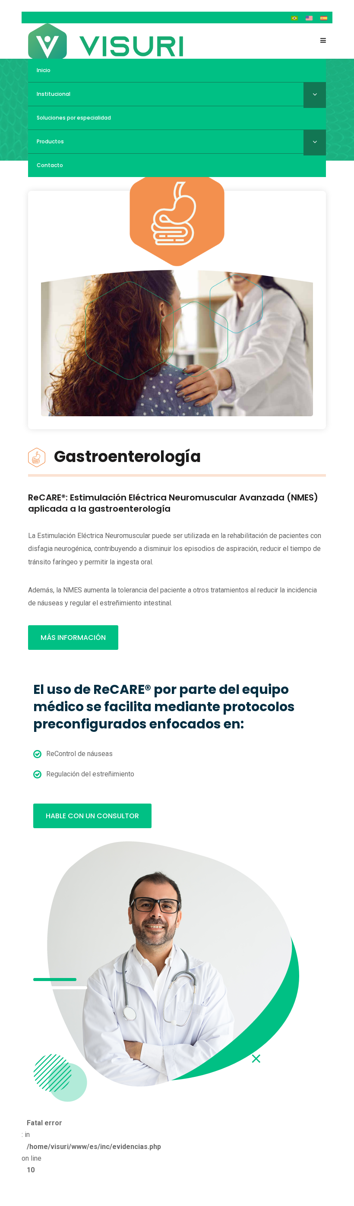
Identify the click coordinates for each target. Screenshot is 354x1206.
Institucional (53, 94)
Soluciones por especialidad (74, 117)
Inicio (44, 70)
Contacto (50, 165)
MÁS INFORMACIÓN (73, 638)
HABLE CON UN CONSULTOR (92, 816)
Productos (50, 141)
